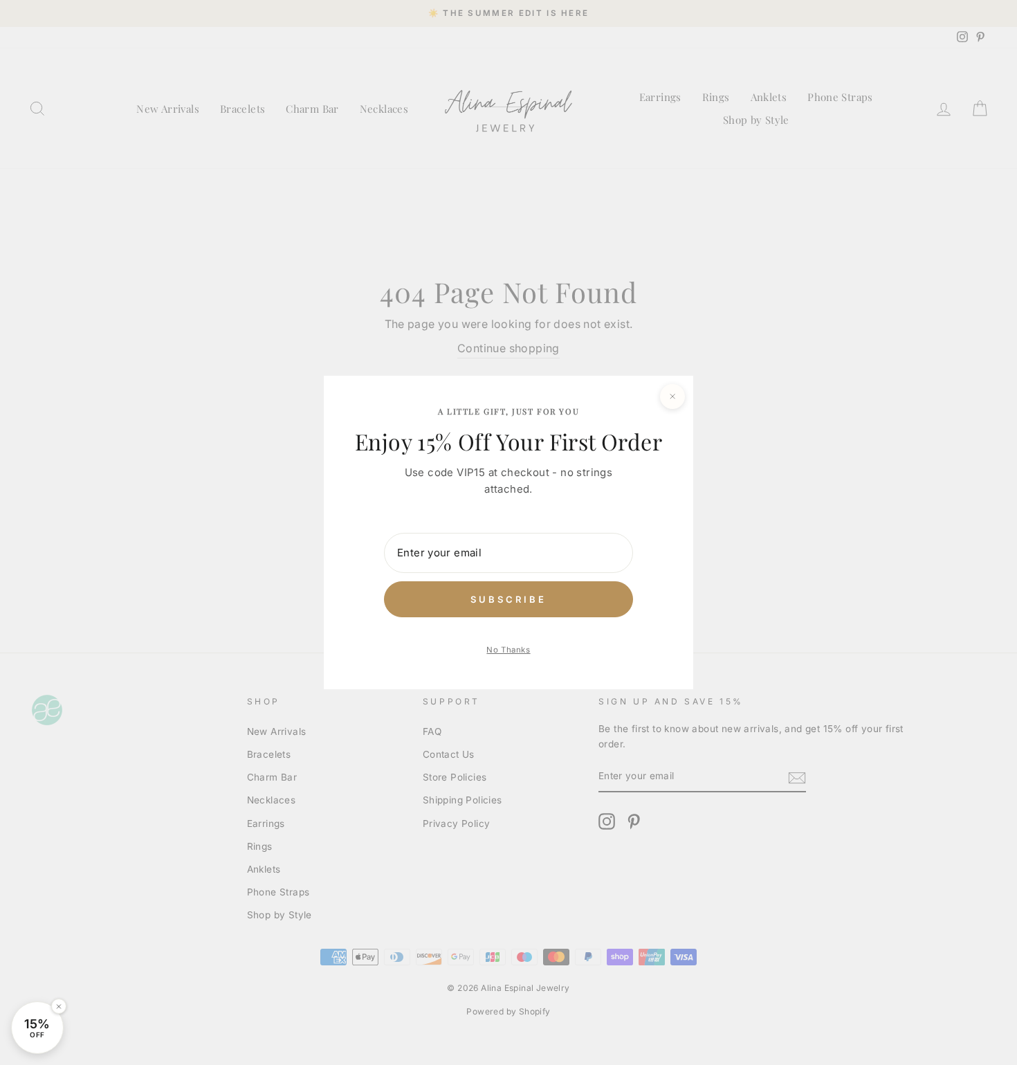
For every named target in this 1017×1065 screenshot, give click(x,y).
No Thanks (508, 650)
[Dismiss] (58, 1006)
